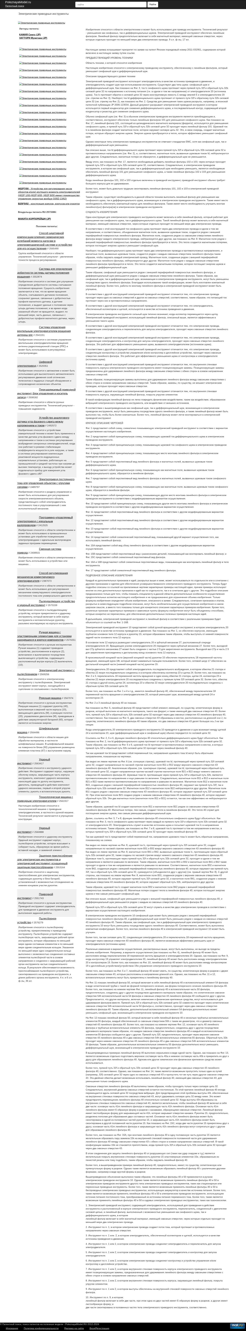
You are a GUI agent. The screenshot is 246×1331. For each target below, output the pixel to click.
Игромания (12, 1328)
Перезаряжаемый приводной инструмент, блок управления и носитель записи (46, 393)
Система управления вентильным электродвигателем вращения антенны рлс (44, 331)
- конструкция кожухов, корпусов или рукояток (49, 203)
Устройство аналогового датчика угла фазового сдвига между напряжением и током (43, 421)
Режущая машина (50, 698)
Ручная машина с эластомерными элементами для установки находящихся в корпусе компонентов (44, 636)
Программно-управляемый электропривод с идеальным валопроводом (45, 521)
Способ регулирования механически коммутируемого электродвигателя (42, 577)
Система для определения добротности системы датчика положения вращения (44, 273)
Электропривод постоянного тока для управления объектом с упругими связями (45, 483)
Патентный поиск (14, 6)
